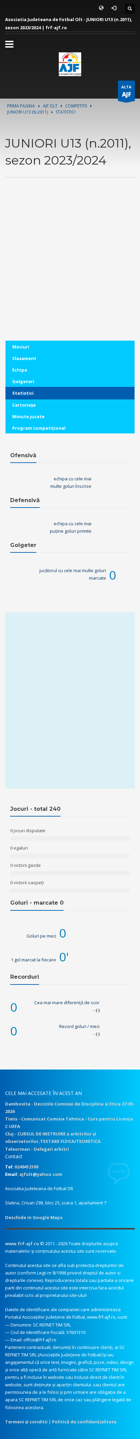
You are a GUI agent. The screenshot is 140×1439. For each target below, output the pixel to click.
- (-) (96, 1010)
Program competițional (39, 428)
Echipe (19, 370)
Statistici (23, 393)
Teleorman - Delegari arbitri (37, 1149)
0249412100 (26, 1167)
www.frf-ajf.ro (22, 1243)
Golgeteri (23, 381)
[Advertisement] (70, 271)
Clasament (24, 358)
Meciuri (20, 347)
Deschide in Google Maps (34, 1217)
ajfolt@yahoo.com (40, 1174)
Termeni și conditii (26, 1422)
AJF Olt (50, 106)
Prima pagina (21, 106)
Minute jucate (28, 416)
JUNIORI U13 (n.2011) (27, 112)
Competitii (76, 106)
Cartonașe (24, 405)
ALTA (126, 91)
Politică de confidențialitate (84, 1422)
